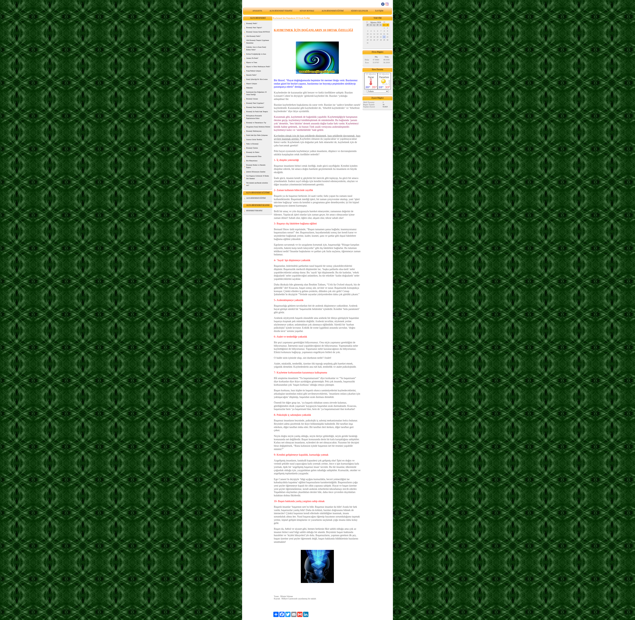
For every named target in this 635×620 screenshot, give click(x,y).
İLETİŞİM (379, 11)
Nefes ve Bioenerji (252, 144)
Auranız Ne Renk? (252, 58)
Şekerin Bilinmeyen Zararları (255, 172)
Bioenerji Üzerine (252, 148)
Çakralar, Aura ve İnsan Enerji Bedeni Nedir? (256, 48)
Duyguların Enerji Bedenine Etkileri (258, 127)
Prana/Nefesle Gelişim (253, 71)
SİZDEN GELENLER (359, 11)
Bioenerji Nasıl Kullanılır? (255, 107)
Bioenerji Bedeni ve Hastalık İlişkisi (255, 166)
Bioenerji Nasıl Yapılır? (254, 27)
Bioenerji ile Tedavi (252, 152)
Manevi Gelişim (251, 84)
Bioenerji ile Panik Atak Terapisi (257, 111)
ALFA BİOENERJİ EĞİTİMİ (333, 11)
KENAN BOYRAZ (307, 11)
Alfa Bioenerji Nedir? (253, 36)
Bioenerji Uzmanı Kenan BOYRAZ (258, 32)
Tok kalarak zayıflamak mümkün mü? (257, 184)
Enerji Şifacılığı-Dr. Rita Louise (257, 79)
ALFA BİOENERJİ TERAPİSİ (281, 11)
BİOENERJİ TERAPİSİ (254, 211)
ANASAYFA (257, 11)
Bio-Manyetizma (251, 161)
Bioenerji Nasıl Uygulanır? (255, 103)
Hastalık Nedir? (251, 75)
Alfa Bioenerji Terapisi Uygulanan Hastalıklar (257, 41)
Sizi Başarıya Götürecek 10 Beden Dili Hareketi (257, 177)
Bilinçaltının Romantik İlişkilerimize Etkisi (254, 117)
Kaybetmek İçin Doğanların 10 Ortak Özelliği (256, 93)
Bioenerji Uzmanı (252, 99)
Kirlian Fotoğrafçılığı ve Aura (256, 54)
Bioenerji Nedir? (251, 23)
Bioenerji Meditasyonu (253, 131)
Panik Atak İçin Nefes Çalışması (257, 135)
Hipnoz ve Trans (251, 62)
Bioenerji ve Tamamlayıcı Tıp (256, 123)
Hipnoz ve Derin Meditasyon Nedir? (258, 66)
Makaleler (249, 88)
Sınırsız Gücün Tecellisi (254, 139)
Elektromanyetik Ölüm (253, 156)
